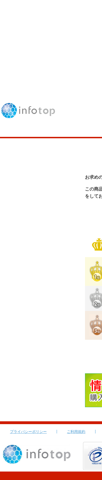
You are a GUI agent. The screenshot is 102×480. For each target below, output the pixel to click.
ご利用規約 (76, 431)
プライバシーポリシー (28, 431)
